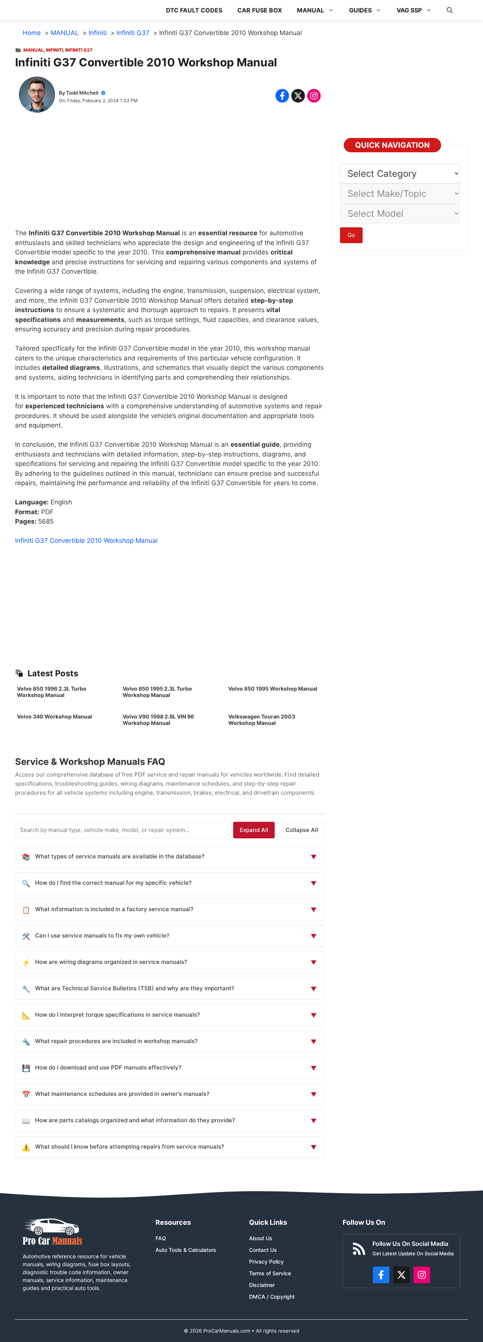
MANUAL (310, 10)
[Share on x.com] (298, 96)
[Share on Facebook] (282, 96)
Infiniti (54, 50)
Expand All (254, 829)
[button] (449, 10)
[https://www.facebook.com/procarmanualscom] (381, 1275)
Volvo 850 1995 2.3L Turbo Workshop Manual (157, 691)
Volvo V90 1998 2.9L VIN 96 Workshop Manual (158, 719)
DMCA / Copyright (272, 1296)
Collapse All (302, 829)
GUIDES (360, 10)
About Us (260, 1238)
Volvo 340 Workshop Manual (54, 716)
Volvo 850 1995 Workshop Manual (272, 688)
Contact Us (263, 1250)
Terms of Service (270, 1273)
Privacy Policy (266, 1261)
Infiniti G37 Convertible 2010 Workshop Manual (86, 540)
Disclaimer (262, 1285)
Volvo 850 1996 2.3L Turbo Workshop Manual (51, 691)
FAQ (160, 1238)
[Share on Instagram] (314, 96)
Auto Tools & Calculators (185, 1250)
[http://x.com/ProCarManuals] (401, 1275)
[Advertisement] (170, 175)
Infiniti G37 (78, 50)
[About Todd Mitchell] (37, 96)
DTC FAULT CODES (194, 10)
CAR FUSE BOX (259, 10)
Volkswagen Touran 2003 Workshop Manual (261, 719)
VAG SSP (409, 10)
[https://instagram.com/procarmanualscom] (422, 1275)
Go (351, 235)
